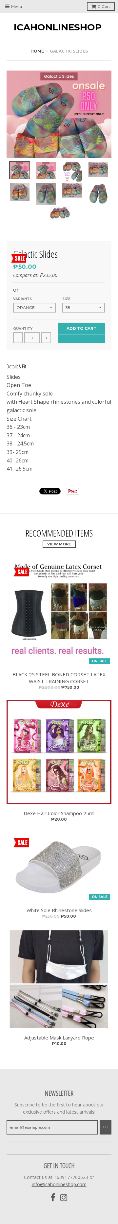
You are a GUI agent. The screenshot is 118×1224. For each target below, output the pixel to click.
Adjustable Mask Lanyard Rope (59, 1037)
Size (66, 299)
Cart (104, 6)
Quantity (22, 329)
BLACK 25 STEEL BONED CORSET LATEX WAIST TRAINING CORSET (59, 677)
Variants (22, 299)
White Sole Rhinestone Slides (59, 910)
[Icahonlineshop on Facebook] (52, 1198)
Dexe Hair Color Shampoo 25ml (59, 813)
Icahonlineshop (58, 27)
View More (59, 544)
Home (37, 51)
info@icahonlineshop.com (59, 1184)
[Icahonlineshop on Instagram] (64, 1198)
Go (105, 1127)
